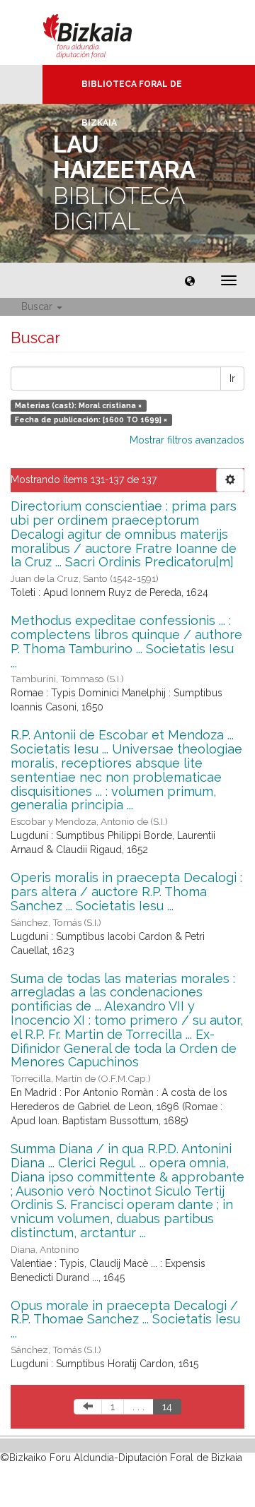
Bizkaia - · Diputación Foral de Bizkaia (102, 32)
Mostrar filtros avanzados (187, 440)
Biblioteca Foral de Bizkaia (131, 91)
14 (167, 1406)
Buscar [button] (38, 306)
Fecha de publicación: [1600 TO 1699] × (91, 419)
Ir (232, 378)
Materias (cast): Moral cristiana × (78, 405)
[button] (190, 280)
